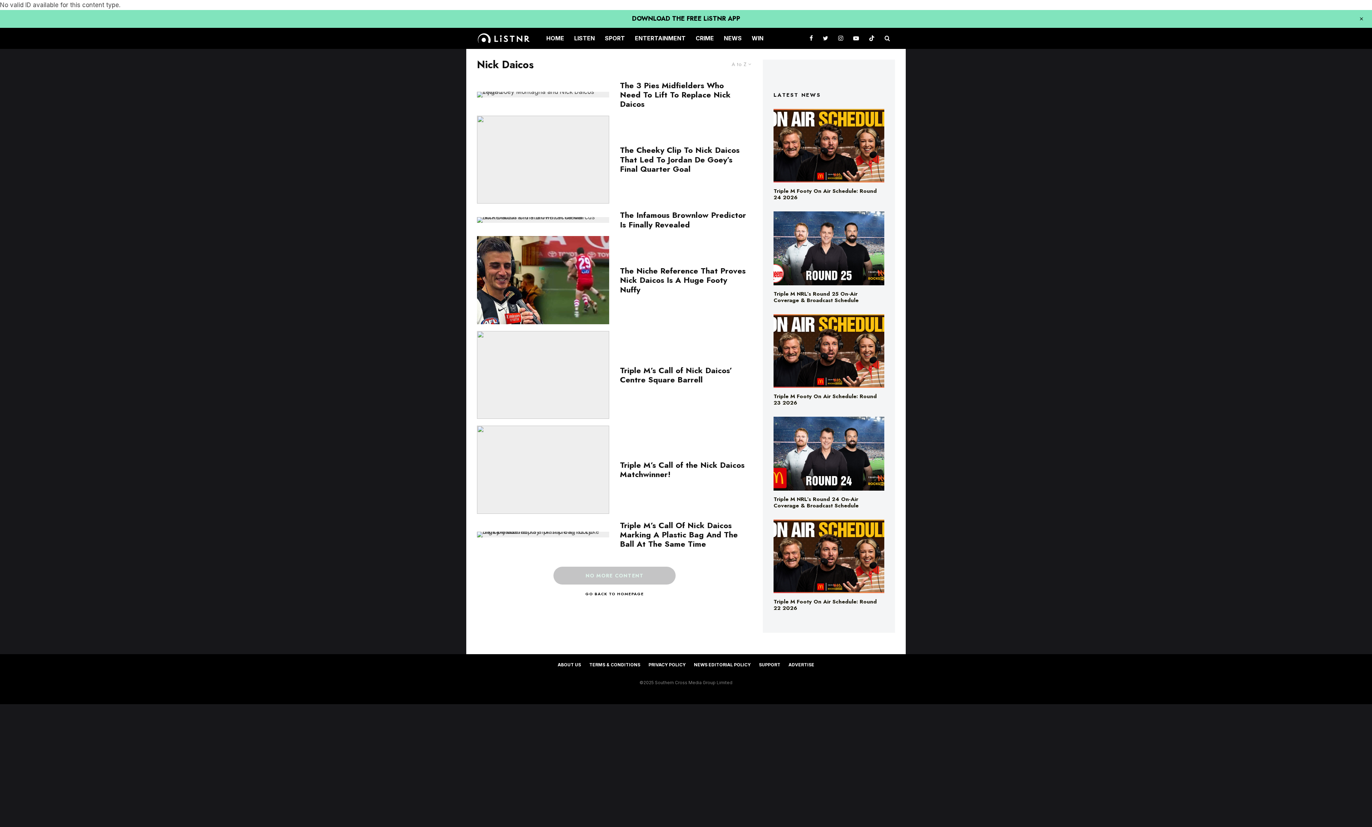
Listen (584, 38)
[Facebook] (811, 38)
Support (769, 664)
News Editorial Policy (722, 664)
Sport (615, 38)
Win (758, 38)
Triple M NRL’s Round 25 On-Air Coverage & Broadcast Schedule (816, 297)
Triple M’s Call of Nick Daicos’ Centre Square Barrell (676, 375)
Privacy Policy (667, 664)
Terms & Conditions (614, 664)
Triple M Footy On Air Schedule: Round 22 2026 (825, 604)
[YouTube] (856, 38)
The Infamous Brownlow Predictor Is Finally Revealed (683, 219)
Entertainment (660, 38)
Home (555, 38)
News (733, 38)
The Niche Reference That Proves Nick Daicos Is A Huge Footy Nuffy (683, 280)
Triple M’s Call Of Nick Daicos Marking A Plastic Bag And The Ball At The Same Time (679, 535)
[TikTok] (872, 38)
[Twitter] (825, 38)
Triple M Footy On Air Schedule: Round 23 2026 (825, 399)
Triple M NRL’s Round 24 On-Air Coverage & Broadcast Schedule (816, 502)
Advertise (801, 664)
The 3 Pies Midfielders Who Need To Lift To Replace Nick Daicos (675, 95)
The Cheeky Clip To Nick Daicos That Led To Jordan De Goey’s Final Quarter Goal (680, 159)
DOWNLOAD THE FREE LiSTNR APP (686, 18)
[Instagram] (840, 38)
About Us (569, 664)
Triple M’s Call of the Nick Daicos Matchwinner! (682, 469)
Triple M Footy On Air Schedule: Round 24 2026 (825, 194)
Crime (705, 38)
